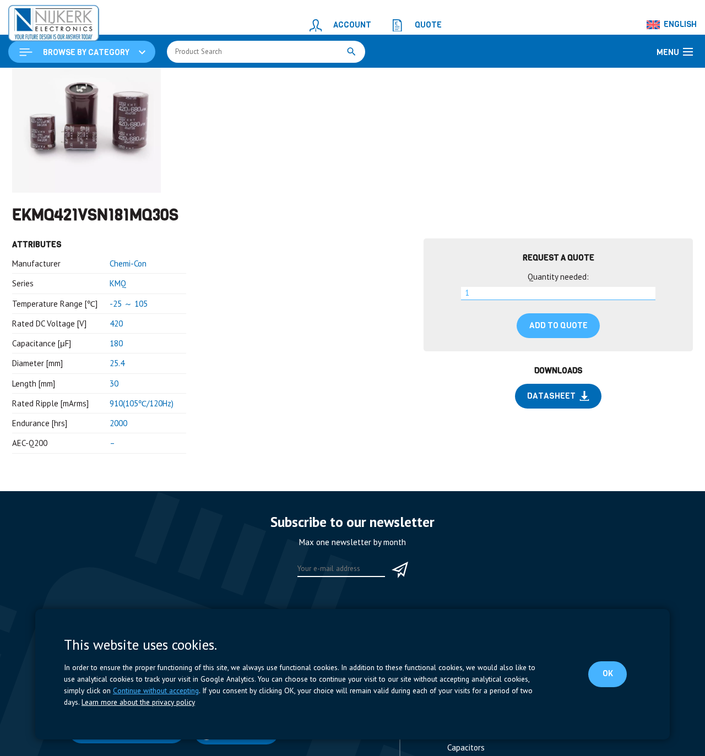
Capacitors (188, 80)
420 (116, 391)
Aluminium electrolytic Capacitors (277, 80)
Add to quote (558, 393)
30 (114, 451)
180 (116, 411)
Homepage (31, 80)
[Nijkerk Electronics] (41, 20)
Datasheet (551, 463)
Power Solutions (130, 80)
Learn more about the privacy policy (138, 702)
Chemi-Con (128, 331)
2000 (118, 491)
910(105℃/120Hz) (141, 471)
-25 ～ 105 (129, 371)
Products (76, 80)
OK (609, 673)
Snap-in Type (371, 80)
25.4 (117, 431)
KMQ (118, 351)
